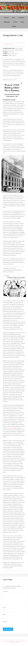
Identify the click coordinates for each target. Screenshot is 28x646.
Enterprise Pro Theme (8, 641)
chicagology (14, 8)
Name (4, 607)
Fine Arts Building (10, 428)
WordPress (12, 642)
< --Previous (5, 44)
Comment (5, 591)
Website (5, 621)
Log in (17, 642)
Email (4, 614)
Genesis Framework (20, 641)
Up (9, 44)
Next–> (12, 44)
